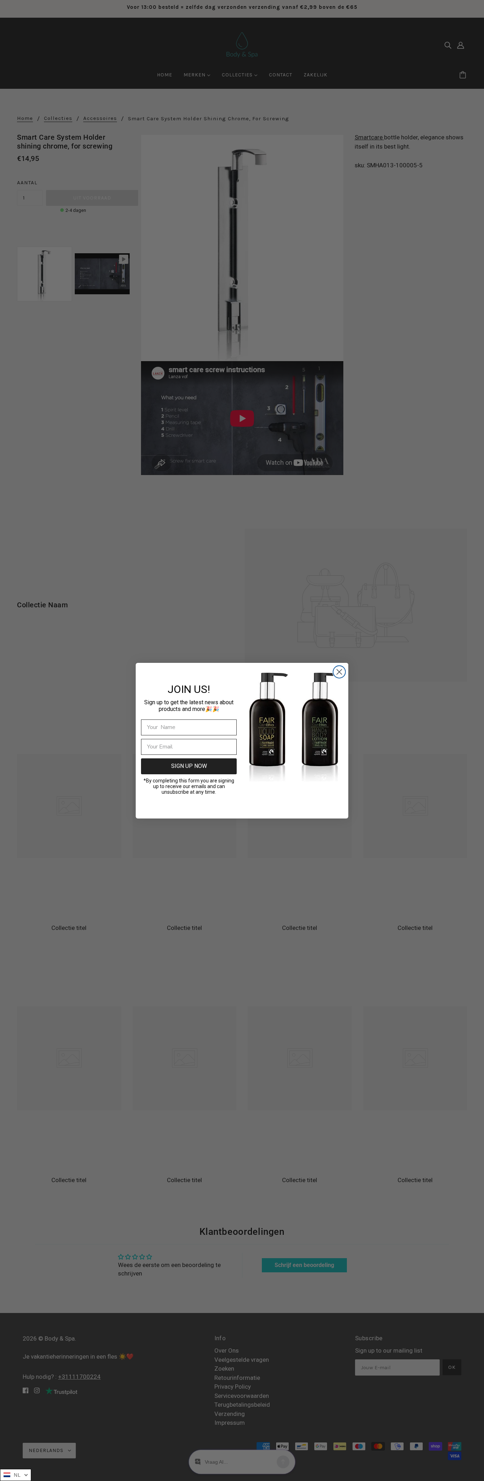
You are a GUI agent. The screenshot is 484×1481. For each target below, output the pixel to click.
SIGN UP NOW (189, 766)
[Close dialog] (339, 672)
